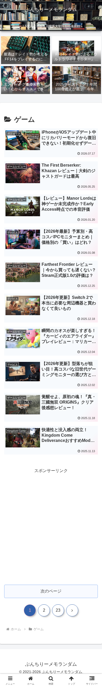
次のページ (51, 591)
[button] (91, 639)
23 (58, 610)
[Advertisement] (51, 526)
